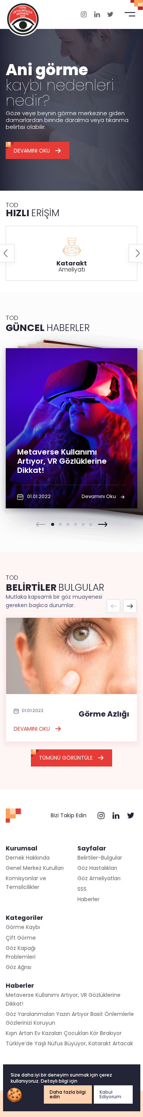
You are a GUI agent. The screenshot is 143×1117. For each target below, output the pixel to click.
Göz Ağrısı (18, 967)
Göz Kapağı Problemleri (20, 952)
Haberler (88, 899)
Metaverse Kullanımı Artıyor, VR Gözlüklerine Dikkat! (63, 999)
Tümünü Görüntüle (66, 758)
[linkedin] (97, 14)
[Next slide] (102, 524)
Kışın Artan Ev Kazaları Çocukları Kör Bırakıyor (64, 1033)
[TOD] (23, 19)
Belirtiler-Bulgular (99, 857)
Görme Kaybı (23, 927)
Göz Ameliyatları (99, 878)
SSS (82, 889)
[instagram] (83, 14)
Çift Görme (21, 938)
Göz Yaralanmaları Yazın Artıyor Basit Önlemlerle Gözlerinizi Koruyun (70, 1018)
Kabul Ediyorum (110, 1094)
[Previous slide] (40, 524)
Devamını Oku (32, 150)
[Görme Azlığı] (71, 655)
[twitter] (110, 14)
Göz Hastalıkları (97, 868)
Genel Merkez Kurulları (35, 868)
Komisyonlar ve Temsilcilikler (26, 882)
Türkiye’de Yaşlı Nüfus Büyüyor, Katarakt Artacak (69, 1043)
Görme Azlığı (104, 713)
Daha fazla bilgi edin (68, 1094)
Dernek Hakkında (28, 857)
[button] (52, 524)
